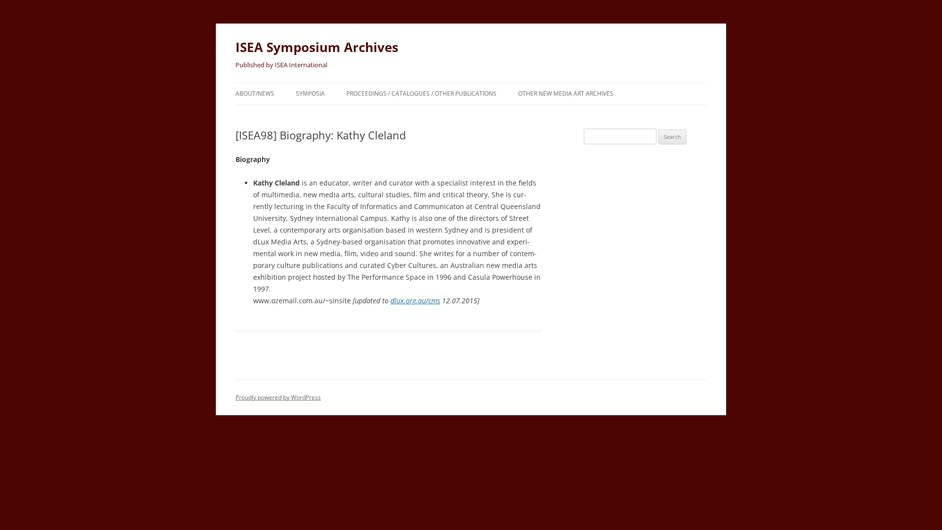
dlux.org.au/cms (415, 300)
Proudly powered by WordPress (278, 397)
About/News (255, 93)
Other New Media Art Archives (565, 93)
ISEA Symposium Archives (317, 47)
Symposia (310, 93)
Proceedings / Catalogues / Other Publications (421, 93)
